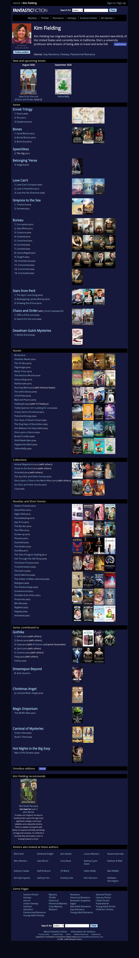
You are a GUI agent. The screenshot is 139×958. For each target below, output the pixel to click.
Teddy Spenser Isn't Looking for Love (33, 407)
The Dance (19, 570)
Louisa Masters (91, 853)
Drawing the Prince (26, 303)
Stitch (20, 636)
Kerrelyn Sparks (22, 877)
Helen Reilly (90, 870)
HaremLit (28, 909)
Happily (18, 611)
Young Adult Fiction (106, 906)
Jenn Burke (28, 811)
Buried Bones (23, 137)
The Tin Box (20, 363)
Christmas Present (23, 562)
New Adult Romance (80, 906)
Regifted (18, 607)
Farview (20, 208)
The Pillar (19, 530)
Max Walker (113, 870)
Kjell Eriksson (44, 870)
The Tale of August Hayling (27, 554)
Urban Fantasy (30, 903)
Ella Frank (19, 853)
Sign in (111, 3)
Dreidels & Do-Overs (24, 595)
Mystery (32, 18)
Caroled (21, 248)
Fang (16, 656)
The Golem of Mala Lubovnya (29, 578)
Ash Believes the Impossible (28, 428)
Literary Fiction (103, 897)
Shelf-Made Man (22, 440)
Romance (58, 18)
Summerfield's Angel (27, 693)
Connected (23, 269)
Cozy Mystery (55, 906)
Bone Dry (21, 141)
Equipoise (22, 121)
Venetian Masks (22, 359)
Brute (17, 355)
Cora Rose (66, 860)
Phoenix (18, 538)
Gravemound (21, 591)
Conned (21, 244)
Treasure (21, 204)
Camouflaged (23, 252)
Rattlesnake (20, 383)
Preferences (96, 934)
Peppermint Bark (23, 444)
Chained (21, 236)
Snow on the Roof (23, 468)
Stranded (19, 472)
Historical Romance (80, 897)
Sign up (121, 3)
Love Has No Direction (28, 192)
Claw (19, 644)
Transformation (22, 566)
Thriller (45, 18)
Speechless (20, 509)
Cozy (16, 488)
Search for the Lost (28, 96)
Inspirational (102, 903)
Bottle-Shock (23, 334)
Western (53, 909)
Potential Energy (22, 416)
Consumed (23, 264)
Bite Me (18, 603)
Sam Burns (42, 860)
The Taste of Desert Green (27, 420)
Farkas (17, 660)
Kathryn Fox (43, 877)
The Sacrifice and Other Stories (30, 476)
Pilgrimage (19, 367)
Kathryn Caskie (21, 870)
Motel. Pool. (20, 371)
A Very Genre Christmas (26, 411)
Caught (20, 256)
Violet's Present (22, 505)
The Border (20, 526)
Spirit (19, 648)
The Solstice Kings (23, 587)
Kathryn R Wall (114, 860)
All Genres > (108, 18)
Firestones (19, 599)
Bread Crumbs (21, 436)
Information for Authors (83, 931)
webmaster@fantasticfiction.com (89, 937)
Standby (18, 550)
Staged (20, 164)
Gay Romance (51, 54)
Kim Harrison (90, 877)
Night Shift (19, 513)
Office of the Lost (25, 314)
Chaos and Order (24, 99)
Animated (19, 615)
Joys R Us (19, 522)
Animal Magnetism (23, 464)
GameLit (27, 906)
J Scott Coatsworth (53, 310)
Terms (68, 934)
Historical (54, 900)
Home (16, 3)
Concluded (23, 273)
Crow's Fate (20, 732)
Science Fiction (88, 18)
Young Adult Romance (81, 912)
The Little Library (22, 391)
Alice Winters (20, 860)
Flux (19, 117)
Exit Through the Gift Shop (27, 558)
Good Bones (23, 133)
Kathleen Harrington (113, 879)
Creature (21, 232)
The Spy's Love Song (27, 295)
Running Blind (21, 387)
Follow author (22, 52)
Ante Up (21, 673)
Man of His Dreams (24, 752)
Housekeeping (21, 518)
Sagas (73, 903)
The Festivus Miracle (24, 375)
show (42, 768)
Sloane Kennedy (115, 853)
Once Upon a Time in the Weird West (33, 480)
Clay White (22, 228)
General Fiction (103, 894)
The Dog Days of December (28, 424)
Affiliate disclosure (81, 934)
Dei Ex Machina (22, 574)
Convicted (22, 240)
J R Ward (65, 870)
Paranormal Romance (82, 54)
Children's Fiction (104, 909)
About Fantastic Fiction (55, 931)
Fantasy (71, 18)
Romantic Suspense (80, 900)
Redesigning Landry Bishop (30, 299)
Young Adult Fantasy (33, 915)
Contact (21, 652)
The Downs (20, 546)
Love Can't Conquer (27, 184)
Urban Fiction (103, 900)
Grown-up (19, 534)
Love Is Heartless (25, 188)
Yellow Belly (63, 96)
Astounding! (20, 379)
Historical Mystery (58, 903)
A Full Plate (20, 395)
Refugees (19, 583)
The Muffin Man (22, 712)
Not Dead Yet (26, 806)
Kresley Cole (67, 877)
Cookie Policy (57, 934)
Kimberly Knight (45, 853)
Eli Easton (38, 644)
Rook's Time (20, 736)
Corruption (22, 224)
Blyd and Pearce (22, 399)
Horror (27, 900)
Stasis (20, 113)
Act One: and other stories (27, 484)
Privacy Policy (43, 934)
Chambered (24, 260)
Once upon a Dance (24, 432)
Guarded (18, 542)
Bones (20, 640)
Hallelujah (19, 403)
